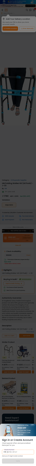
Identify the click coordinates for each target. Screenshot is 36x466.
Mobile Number (9, 450)
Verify (18, 461)
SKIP (32, 425)
